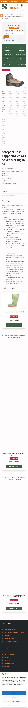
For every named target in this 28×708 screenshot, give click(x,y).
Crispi (5, 183)
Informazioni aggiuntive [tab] (8, 195)
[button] (25, 674)
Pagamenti (7, 657)
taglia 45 (14, 183)
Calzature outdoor (15, 14)
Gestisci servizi (13, 688)
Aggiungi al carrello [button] (14, 325)
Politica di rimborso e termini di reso (14, 632)
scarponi (9, 183)
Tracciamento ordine (9, 663)
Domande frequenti (9, 654)
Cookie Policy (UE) (9, 638)
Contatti (6, 666)
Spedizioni (7, 660)
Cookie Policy (10, 705)
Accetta (14, 693)
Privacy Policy (17, 705)
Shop (9, 14)
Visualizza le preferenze (14, 701)
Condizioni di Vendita (9, 629)
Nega (14, 697)
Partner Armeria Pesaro (10, 641)
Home (5, 14)
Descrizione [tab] (5, 191)
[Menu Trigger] (26, 8)
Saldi (17, 180)
